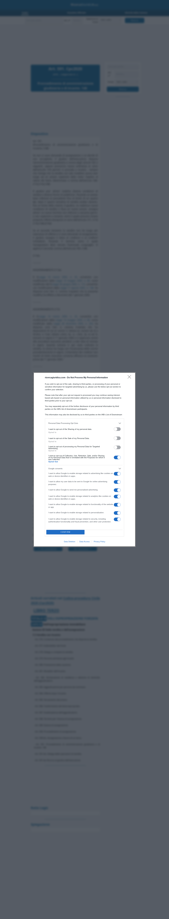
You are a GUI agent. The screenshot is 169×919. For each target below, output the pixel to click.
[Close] (130, 377)
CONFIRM (65, 532)
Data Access (84, 541)
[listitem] (84, 423)
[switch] (117, 429)
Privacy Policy (99, 541)
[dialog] (84, 460)
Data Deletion (69, 541)
